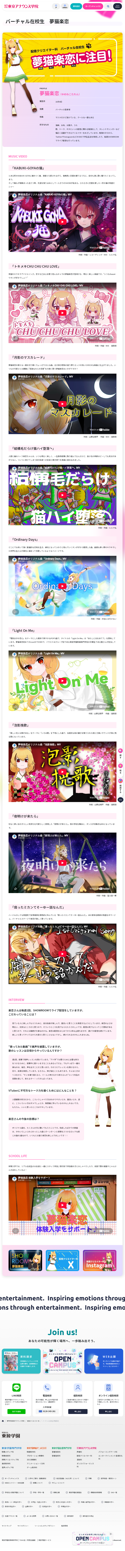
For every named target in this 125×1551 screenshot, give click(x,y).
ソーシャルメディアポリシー (45, 1526)
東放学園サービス (44, 1540)
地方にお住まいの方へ (64, 1502)
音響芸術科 (56, 1455)
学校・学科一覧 (38, 1492)
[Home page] (3, 1421)
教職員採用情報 (96, 1492)
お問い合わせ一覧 (51, 1516)
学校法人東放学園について (14, 1492)
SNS (120, 800)
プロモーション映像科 (35, 1455)
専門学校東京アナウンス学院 (15, 1421)
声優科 (79, 1452)
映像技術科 (6, 1455)
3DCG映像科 (31, 1459)
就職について (38, 1483)
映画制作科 (31, 1452)
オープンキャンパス (93, 6)
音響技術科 (56, 1452)
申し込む (77, 1411)
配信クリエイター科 (33, 1421)
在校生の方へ (47, 1506)
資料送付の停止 (88, 1516)
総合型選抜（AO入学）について (67, 1478)
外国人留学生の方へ (88, 1502)
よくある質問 (31, 1516)
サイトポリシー (23, 1526)
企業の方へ (29, 1506)
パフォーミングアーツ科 (108, 1452)
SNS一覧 (114, 1492)
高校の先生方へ (10, 1506)
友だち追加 (16, 1411)
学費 (90, 1478)
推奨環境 (64, 1526)
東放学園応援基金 (75, 1492)
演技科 (79, 1459)
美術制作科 (6, 1463)
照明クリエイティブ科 (10, 1459)
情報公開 (56, 1492)
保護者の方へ (109, 1502)
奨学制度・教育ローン (108, 1478)
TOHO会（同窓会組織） (28, 1540)
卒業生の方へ (65, 1506)
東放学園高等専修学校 (10, 1540)
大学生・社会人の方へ (39, 1502)
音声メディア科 (8, 1467)
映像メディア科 (8, 1452)
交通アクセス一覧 (11, 1516)
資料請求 (76, 6)
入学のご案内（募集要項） (37, 1478)
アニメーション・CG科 (36, 1463)
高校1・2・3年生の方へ (13, 1502)
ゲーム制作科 (32, 1467)
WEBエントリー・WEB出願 (14, 1483)
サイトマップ (6, 1526)
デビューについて (58, 1483)
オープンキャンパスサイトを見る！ (92, 1543)
